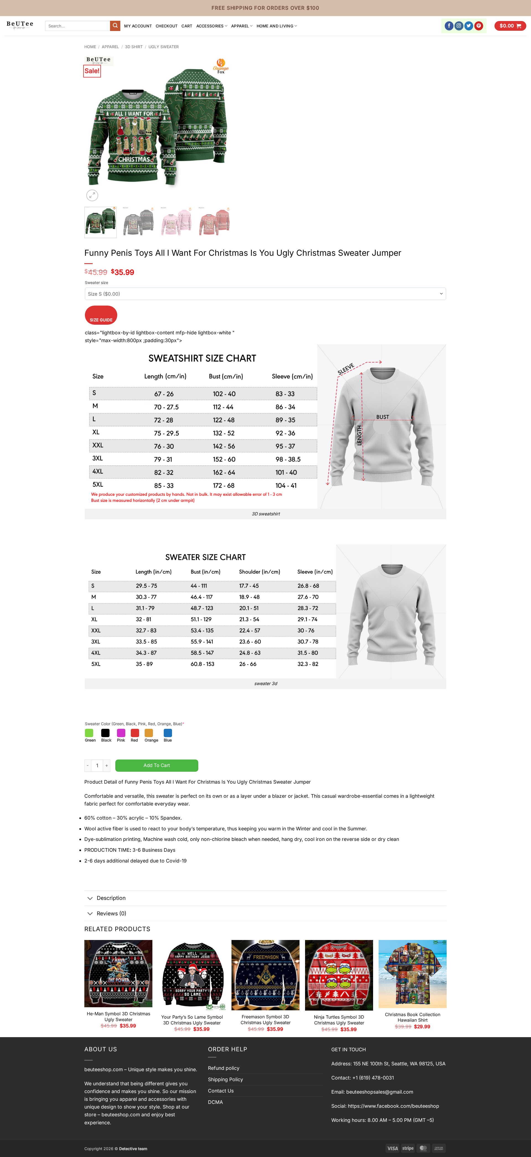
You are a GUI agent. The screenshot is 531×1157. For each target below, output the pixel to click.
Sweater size (96, 282)
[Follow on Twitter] (468, 25)
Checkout (167, 26)
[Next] (221, 129)
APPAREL (240, 26)
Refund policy (224, 1068)
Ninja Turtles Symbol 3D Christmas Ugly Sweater (339, 1020)
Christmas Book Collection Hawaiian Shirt (412, 1017)
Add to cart (157, 765)
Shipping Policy (225, 1079)
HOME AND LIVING (275, 26)
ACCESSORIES (210, 26)
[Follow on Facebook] (449, 25)
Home (90, 46)
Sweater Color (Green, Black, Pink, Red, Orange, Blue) (134, 723)
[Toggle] (90, 898)
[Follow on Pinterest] (478, 25)
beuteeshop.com (103, 1069)
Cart (186, 26)
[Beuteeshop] (20, 25)
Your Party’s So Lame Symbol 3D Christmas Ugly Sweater (192, 1020)
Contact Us (221, 1091)
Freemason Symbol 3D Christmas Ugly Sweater (266, 1019)
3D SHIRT (134, 46)
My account (138, 26)
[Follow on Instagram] (459, 25)
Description (111, 898)
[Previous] (94, 129)
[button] (510, 26)
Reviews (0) (111, 913)
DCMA (215, 1102)
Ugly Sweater (164, 46)
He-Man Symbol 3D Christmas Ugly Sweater (118, 1016)
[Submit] (115, 26)
